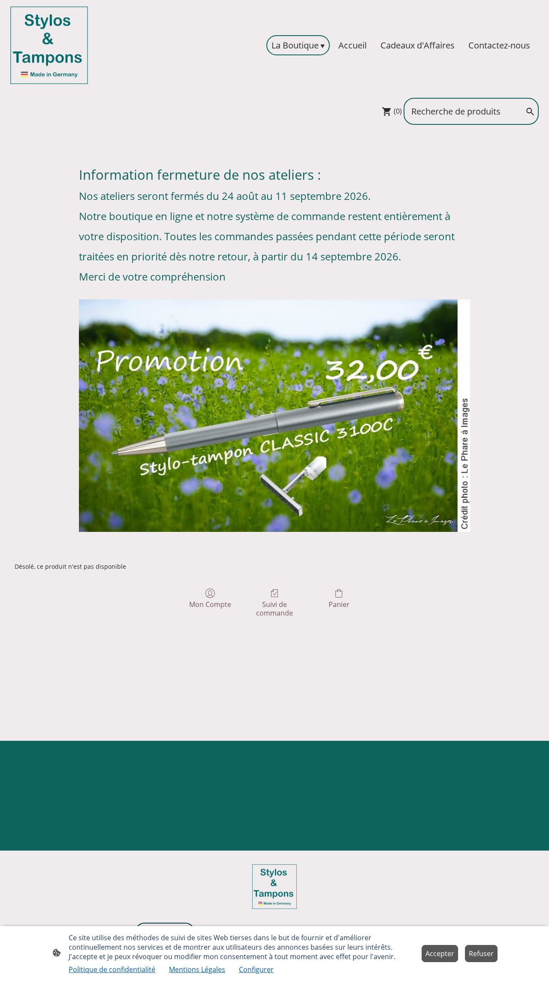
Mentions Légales (197, 969)
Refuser (481, 953)
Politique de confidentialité (112, 969)
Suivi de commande (274, 608)
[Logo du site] (49, 45)
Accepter (439, 953)
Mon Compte (210, 604)
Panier (339, 604)
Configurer (256, 969)
